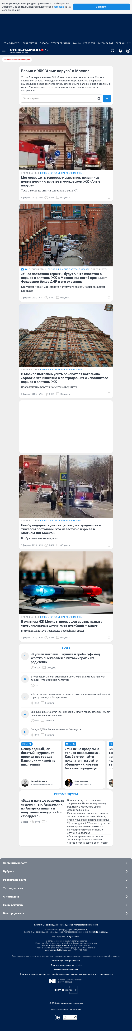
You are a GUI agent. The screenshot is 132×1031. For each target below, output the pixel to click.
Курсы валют (105, 43)
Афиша (77, 43)
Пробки (120, 43)
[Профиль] (128, 50)
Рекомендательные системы (66, 970)
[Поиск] (113, 50)
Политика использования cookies (66, 965)
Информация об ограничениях (66, 961)
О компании (11, 896)
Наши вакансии (13, 905)
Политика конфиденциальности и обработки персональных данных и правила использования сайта (66, 974)
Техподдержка (13, 888)
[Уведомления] (120, 50)
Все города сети (13, 913)
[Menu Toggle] (4, 50)
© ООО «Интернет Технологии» (66, 1009)
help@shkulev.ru (73, 936)
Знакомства (30, 43)
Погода (44, 43)
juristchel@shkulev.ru (98, 932)
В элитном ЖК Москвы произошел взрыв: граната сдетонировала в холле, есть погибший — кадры (61, 623)
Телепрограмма (60, 43)
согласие (58, 6)
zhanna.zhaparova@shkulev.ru (55, 945)
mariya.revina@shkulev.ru (56, 950)
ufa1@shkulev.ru (80, 930)
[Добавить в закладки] (109, 198)
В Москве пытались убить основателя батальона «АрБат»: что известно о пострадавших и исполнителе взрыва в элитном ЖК (64, 378)
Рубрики (8, 871)
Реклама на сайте (14, 879)
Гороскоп (89, 43)
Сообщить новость (15, 863)
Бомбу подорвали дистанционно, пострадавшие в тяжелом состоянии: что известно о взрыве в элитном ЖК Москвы (61, 529)
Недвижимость (11, 43)
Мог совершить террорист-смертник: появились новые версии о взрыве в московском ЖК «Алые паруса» (60, 181)
